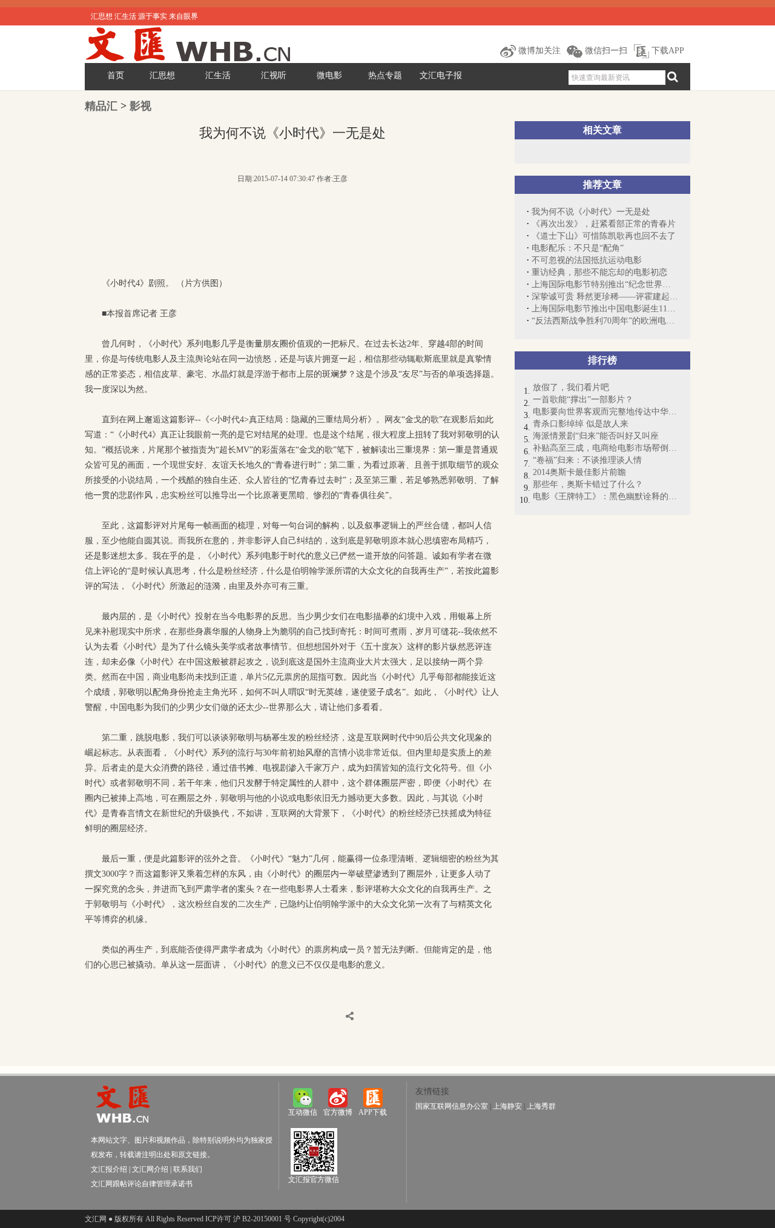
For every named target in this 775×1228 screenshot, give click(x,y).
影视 (140, 106)
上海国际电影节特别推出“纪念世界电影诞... (605, 284)
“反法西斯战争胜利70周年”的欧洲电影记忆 (605, 320)
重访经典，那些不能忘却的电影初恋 (599, 272)
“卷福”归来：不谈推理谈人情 (587, 460)
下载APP (666, 50)
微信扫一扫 (604, 50)
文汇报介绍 (109, 1169)
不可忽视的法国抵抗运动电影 (587, 260)
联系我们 (187, 1169)
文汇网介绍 (150, 1169)
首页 (115, 75)
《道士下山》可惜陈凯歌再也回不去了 (604, 236)
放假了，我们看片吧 (571, 387)
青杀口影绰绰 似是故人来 (580, 423)
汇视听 (273, 75)
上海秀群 (541, 1106)
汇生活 (218, 75)
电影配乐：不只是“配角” (578, 248)
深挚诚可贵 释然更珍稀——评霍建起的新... (605, 296)
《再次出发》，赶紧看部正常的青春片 (604, 223)
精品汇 (101, 106)
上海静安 (507, 1106)
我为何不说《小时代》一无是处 (591, 211)
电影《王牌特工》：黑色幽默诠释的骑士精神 (605, 496)
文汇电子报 (441, 75)
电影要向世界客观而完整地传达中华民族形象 (605, 411)
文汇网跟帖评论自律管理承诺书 (142, 1184)
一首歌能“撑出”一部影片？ (583, 399)
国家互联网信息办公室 (451, 1106)
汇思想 (162, 75)
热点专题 (385, 75)
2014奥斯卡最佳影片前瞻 (579, 472)
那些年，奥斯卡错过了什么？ (588, 484)
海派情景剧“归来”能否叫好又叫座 (596, 435)
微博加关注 (538, 50)
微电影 (329, 75)
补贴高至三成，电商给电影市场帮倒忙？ (605, 448)
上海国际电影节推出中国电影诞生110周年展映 (605, 308)
